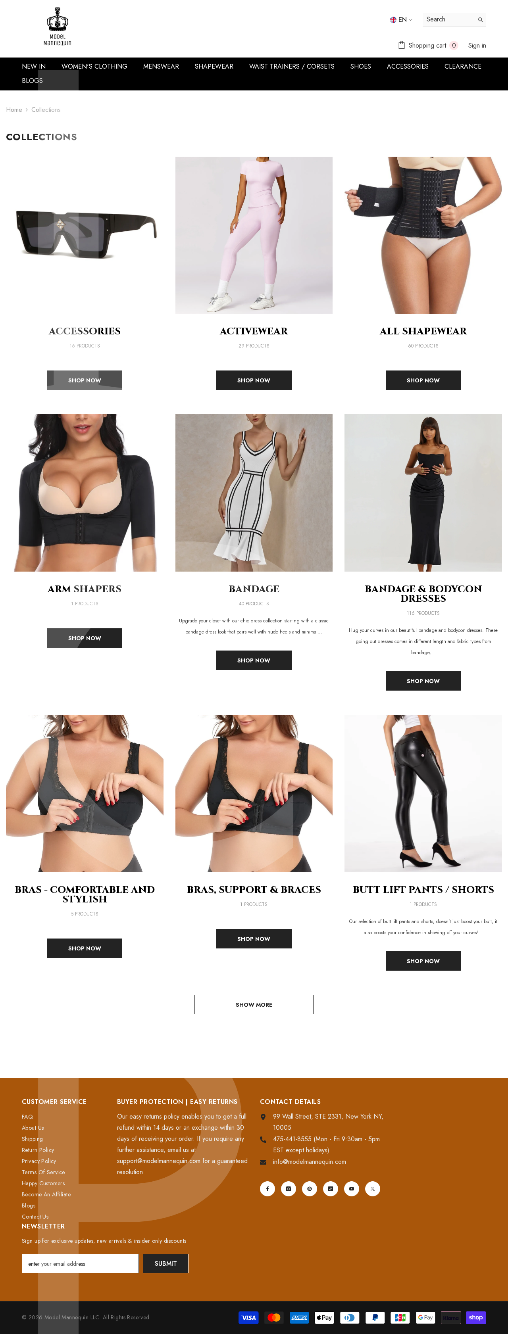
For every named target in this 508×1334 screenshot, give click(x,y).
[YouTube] (351, 1188)
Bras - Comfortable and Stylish (85, 894)
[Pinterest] (309, 1188)
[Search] (454, 20)
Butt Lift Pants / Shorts (423, 890)
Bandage (254, 589)
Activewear (254, 331)
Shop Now (84, 380)
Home (14, 109)
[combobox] (448, 19)
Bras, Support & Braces (254, 890)
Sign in (477, 45)
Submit (166, 1263)
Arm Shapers (84, 589)
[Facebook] (267, 1188)
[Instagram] (288, 1188)
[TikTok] (330, 1188)
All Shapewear (423, 331)
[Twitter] (372, 1188)
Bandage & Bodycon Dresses (423, 594)
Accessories (85, 331)
